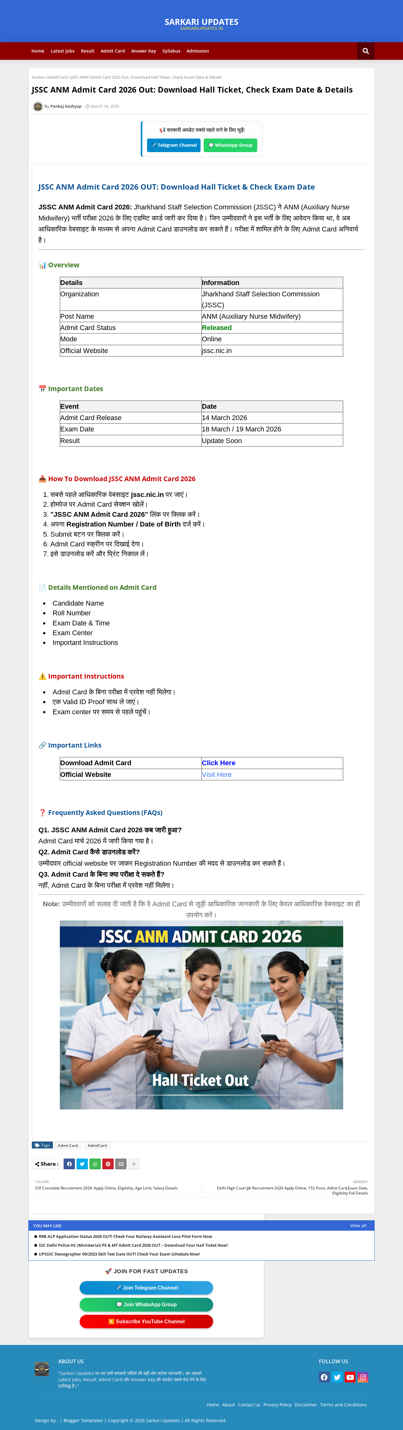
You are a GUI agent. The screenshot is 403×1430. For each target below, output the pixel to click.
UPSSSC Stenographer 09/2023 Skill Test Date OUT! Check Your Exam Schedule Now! (119, 1254)
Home (37, 51)
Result (87, 51)
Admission (198, 51)
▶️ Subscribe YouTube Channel (146, 1321)
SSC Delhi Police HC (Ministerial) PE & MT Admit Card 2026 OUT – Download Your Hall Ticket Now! (133, 1245)
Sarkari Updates (163, 1420)
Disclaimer (306, 1405)
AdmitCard (57, 77)
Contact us (249, 1405)
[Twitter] (82, 1164)
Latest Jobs (63, 51)
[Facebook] (69, 1164)
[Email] (121, 1164)
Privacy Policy (278, 1405)
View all (358, 1225)
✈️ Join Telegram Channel (146, 1287)
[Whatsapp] (95, 1164)
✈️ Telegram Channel (174, 145)
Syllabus (171, 51)
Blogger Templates (83, 1420)
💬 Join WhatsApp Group (146, 1304)
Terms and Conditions (343, 1405)
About (228, 1405)
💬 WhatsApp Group (230, 145)
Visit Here (217, 774)
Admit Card (113, 51)
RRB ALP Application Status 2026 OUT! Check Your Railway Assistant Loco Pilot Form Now (125, 1236)
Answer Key (143, 51)
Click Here (219, 763)
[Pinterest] (108, 1164)
